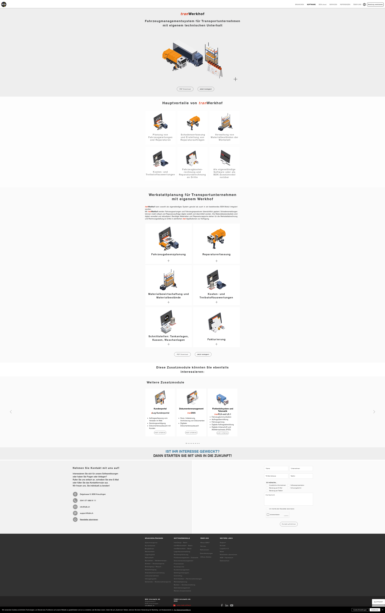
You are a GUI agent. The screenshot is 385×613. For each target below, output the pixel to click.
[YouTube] (232, 605)
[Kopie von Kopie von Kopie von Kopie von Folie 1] (195, 443)
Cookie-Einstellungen (360, 610)
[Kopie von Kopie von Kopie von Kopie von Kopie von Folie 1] (197, 443)
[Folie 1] (186, 443)
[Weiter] (374, 412)
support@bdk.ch (86, 513)
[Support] (75, 513)
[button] (357, 4)
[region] (364, 4)
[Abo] (75, 519)
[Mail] (75, 507)
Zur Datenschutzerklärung (182, 610)
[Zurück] (11, 412)
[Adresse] (75, 494)
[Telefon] (75, 500)
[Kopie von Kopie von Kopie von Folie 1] (191, 443)
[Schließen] (382, 609)
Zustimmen (374, 610)
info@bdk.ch (85, 507)
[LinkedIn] (227, 605)
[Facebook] (222, 605)
